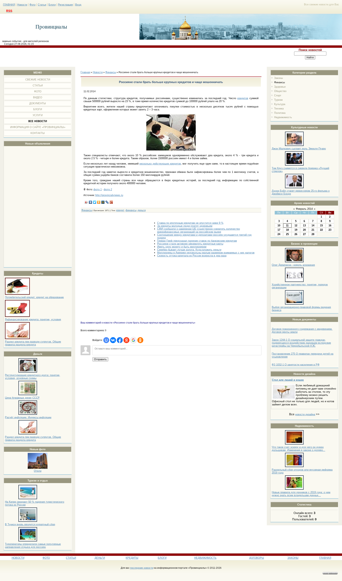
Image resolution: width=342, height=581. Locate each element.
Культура (279, 104)
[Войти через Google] (133, 340)
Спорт (277, 95)
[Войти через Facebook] (120, 340)
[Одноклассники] (99, 202)
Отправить (100, 359)
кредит (120, 210)
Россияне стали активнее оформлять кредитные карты (190, 243)
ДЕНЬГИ (100, 557)
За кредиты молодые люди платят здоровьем (184, 225)
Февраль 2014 (304, 208)
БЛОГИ (162, 557)
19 (295, 229)
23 (330, 229)
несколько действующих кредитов (160, 163)
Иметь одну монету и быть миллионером (181, 246)
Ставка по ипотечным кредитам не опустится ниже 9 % (190, 222)
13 (304, 225)
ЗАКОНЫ (292, 557)
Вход (78, 4)
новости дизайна (305, 414)
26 (295, 234)
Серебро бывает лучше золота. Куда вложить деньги (189, 249)
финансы (130, 210)
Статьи (42, 4)
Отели (37, 470)
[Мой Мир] (103, 202)
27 (304, 234)
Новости (22, 4)
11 (287, 225)
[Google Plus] (111, 202)
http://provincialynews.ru (109, 195)
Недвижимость (283, 117)
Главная (85, 72)
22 (321, 229)
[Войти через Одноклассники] (140, 340)
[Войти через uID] (106, 340)
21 (313, 229)
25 (287, 234)
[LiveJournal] (107, 202)
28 (313, 234)
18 (287, 229)
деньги (142, 210)
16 (330, 225)
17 (278, 229)
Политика (279, 112)
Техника (279, 108)
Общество (280, 91)
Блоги (52, 4)
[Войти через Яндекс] (126, 340)
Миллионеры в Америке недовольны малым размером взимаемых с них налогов (206, 252)
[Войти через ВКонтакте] (113, 340)
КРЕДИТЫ (132, 557)
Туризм (278, 99)
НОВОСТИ (18, 557)
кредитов (242, 98)
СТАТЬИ (71, 557)
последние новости (141, 567)
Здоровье (280, 86)
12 (295, 225)
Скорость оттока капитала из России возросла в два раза (191, 255)
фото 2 (108, 189)
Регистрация (65, 4)
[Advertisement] (139, 57)
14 (313, 225)
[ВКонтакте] (90, 202)
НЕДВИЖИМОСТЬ (205, 557)
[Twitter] (95, 202)
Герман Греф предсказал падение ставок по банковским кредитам (197, 240)
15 (321, 225)
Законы (278, 78)
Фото (32, 4)
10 (278, 225)
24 (278, 234)
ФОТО (46, 557)
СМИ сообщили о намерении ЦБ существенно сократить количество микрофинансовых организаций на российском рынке (198, 230)
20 (304, 229)
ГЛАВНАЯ (9, 4)
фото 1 (97, 189)
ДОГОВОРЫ (256, 557)
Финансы (279, 82)
